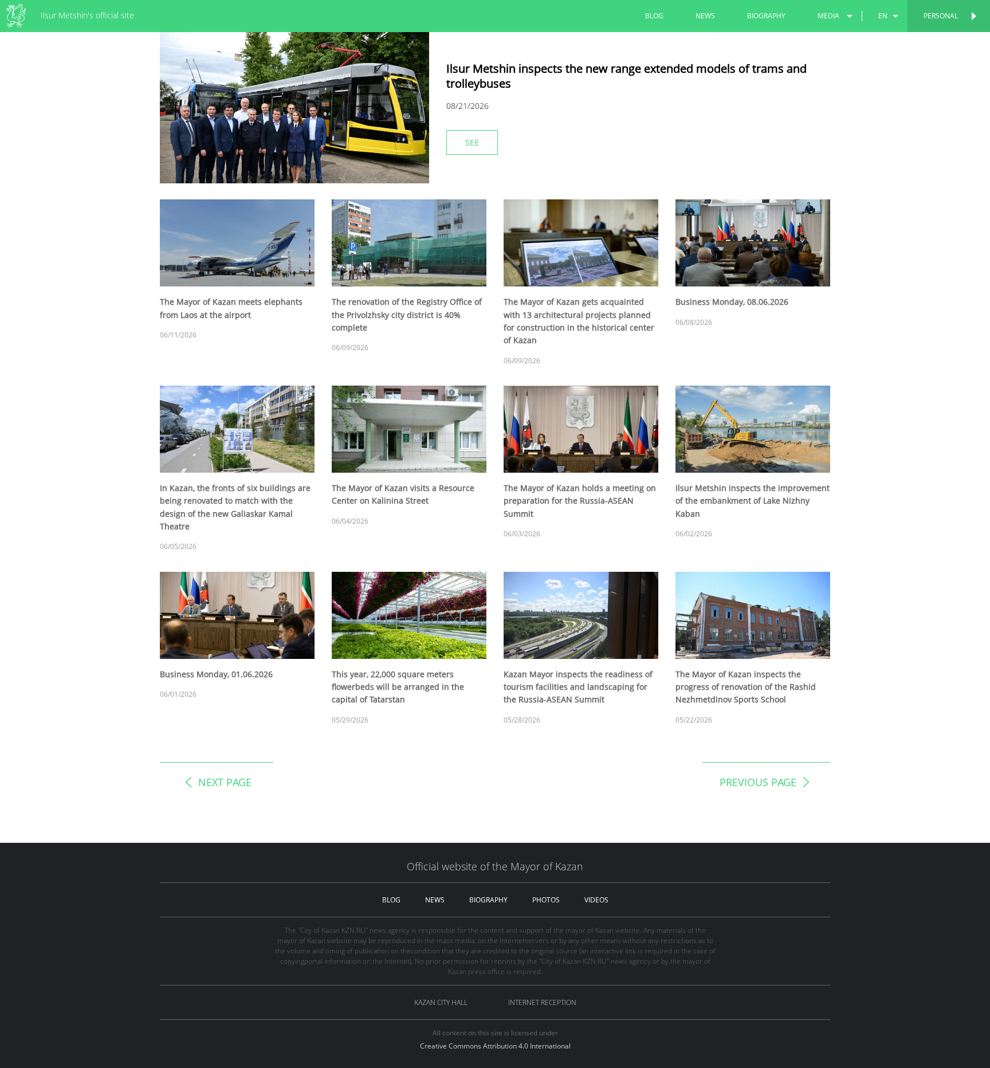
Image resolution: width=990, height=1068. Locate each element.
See (472, 142)
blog (654, 16)
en (882, 16)
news (705, 16)
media (828, 16)
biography (766, 16)
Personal (941, 16)
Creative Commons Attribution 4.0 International (495, 1046)
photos (546, 900)
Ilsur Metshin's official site (87, 15)
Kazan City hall (440, 1002)
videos (596, 900)
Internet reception (542, 1002)
